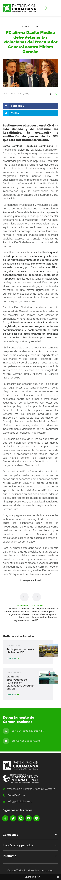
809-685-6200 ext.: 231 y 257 (28, 730)
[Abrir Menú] (55, 8)
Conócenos (10, 834)
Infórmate (9, 856)
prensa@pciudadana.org (26, 740)
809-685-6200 (16, 795)
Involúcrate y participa (18, 845)
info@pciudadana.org (20, 801)
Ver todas (31, 26)
